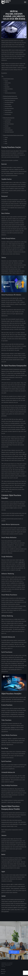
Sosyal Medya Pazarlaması (9, 108)
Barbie (6, 139)
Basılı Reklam (7, 86)
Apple (6, 141)
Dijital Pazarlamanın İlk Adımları (10, 92)
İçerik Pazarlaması (8, 114)
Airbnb (6, 143)
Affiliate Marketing (8, 110)
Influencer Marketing (8, 106)
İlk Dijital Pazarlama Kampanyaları (10, 96)
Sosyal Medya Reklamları (9, 102)
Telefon (6, 90)
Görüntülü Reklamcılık (8, 112)
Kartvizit (6, 80)
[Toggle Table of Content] (2, 76)
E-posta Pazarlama (8, 119)
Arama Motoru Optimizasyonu (10, 100)
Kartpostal (6, 84)
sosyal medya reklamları (10, 727)
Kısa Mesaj (6, 125)
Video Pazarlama (7, 121)
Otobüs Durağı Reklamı (9, 88)
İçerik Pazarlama (7, 127)
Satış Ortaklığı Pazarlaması (9, 131)
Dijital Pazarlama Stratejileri (8, 117)
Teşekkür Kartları (8, 82)
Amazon (6, 137)
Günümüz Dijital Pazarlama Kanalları (10, 98)
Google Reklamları (8, 104)
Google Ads (21, 562)
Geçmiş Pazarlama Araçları (8, 78)
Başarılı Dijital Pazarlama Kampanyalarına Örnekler (13, 135)
